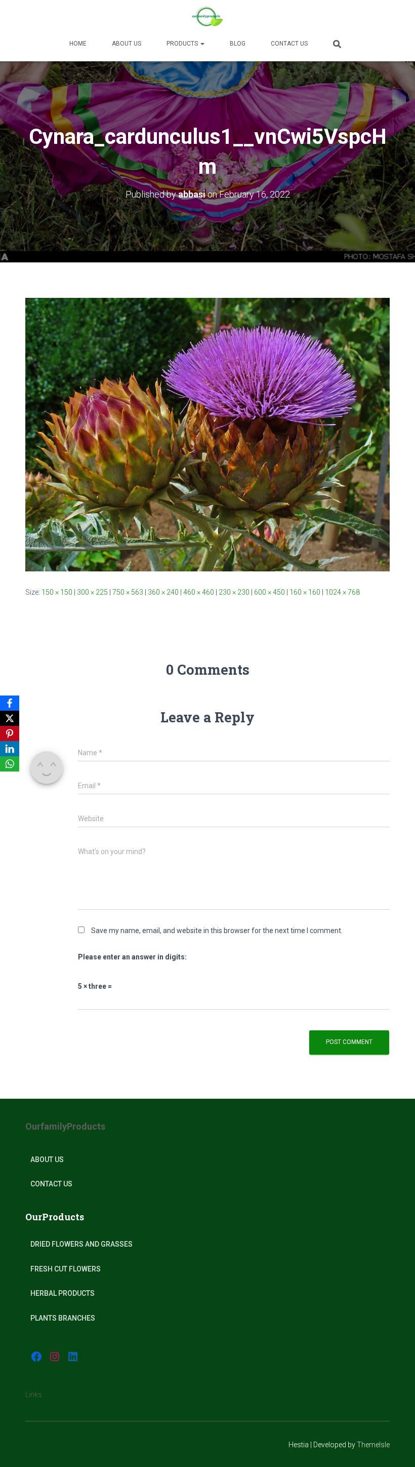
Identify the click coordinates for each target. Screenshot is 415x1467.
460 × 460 (198, 592)
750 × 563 (127, 592)
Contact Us (289, 43)
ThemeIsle (373, 1445)
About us (126, 43)
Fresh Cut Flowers (65, 1269)
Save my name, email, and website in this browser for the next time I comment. (217, 930)
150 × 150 (57, 592)
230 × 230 (234, 592)
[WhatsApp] (9, 763)
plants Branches (62, 1318)
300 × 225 (92, 592)
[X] (9, 718)
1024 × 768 (342, 592)
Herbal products (62, 1293)
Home (78, 43)
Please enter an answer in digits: (132, 957)
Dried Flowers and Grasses (81, 1244)
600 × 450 (269, 592)
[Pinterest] (9, 733)
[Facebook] (9, 703)
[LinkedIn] (9, 748)
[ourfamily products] (207, 17)
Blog (237, 43)
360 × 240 (163, 592)
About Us (47, 1159)
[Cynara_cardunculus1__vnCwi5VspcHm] (207, 434)
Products (183, 43)
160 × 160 (304, 592)
